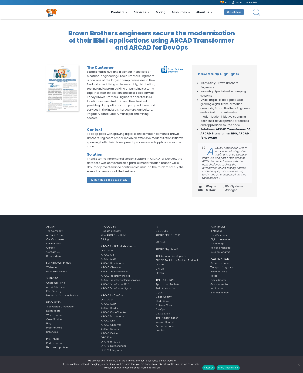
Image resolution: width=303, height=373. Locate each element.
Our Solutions (234, 12)
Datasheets (53, 310)
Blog (49, 323)
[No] (298, 364)
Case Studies (54, 319)
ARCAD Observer (111, 267)
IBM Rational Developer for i (172, 256)
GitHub (160, 268)
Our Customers (55, 239)
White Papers (54, 315)
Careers (51, 247)
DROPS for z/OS (110, 341)
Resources (179, 12)
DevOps (160, 309)
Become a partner (57, 347)
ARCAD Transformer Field (115, 275)
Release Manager (220, 247)
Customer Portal (56, 282)
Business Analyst (220, 251)
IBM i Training (53, 291)
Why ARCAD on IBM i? (113, 235)
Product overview (111, 230)
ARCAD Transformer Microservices (120, 280)
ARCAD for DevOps (112, 295)
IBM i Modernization (167, 317)
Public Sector (218, 280)
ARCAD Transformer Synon (116, 288)
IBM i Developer (219, 235)
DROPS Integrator (111, 350)
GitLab (160, 264)
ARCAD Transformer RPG (218, 133)
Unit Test (161, 330)
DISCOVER (107, 250)
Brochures (52, 331)
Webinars (51, 267)
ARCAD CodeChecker (113, 312)
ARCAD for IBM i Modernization (118, 246)
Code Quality (163, 296)
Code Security (164, 301)
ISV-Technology (219, 292)
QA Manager (217, 243)
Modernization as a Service (62, 295)
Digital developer (220, 239)
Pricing (160, 12)
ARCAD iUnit (108, 320)
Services (140, 12)
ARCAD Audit (108, 258)
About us (202, 12)
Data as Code (164, 305)
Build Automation (166, 288)
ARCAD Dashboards (112, 263)
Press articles (54, 327)
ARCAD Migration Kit (167, 249)
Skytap (160, 273)
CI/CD (159, 292)
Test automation (165, 326)
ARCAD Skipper (110, 329)
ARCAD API (107, 254)
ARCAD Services (55, 287)
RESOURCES (53, 302)
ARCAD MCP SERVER (168, 235)
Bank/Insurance (219, 263)
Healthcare (216, 288)
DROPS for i (108, 337)
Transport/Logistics (221, 267)
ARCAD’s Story (54, 235)
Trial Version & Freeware (60, 306)
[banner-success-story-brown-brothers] (62, 67)
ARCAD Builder (109, 308)
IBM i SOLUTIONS (165, 280)
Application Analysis (167, 284)
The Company (54, 230)
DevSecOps (163, 313)
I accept (208, 367)
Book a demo (54, 256)
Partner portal (54, 343)
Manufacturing (218, 271)
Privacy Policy (129, 367)
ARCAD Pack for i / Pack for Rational (177, 260)
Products (117, 12)
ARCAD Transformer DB (233, 129)
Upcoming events (56, 271)
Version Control (165, 322)
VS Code (161, 242)
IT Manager (216, 230)
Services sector (219, 284)
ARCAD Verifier (109, 333)
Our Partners (53, 243)
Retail (213, 275)
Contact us (53, 251)
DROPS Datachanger (113, 345)
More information (228, 367)
